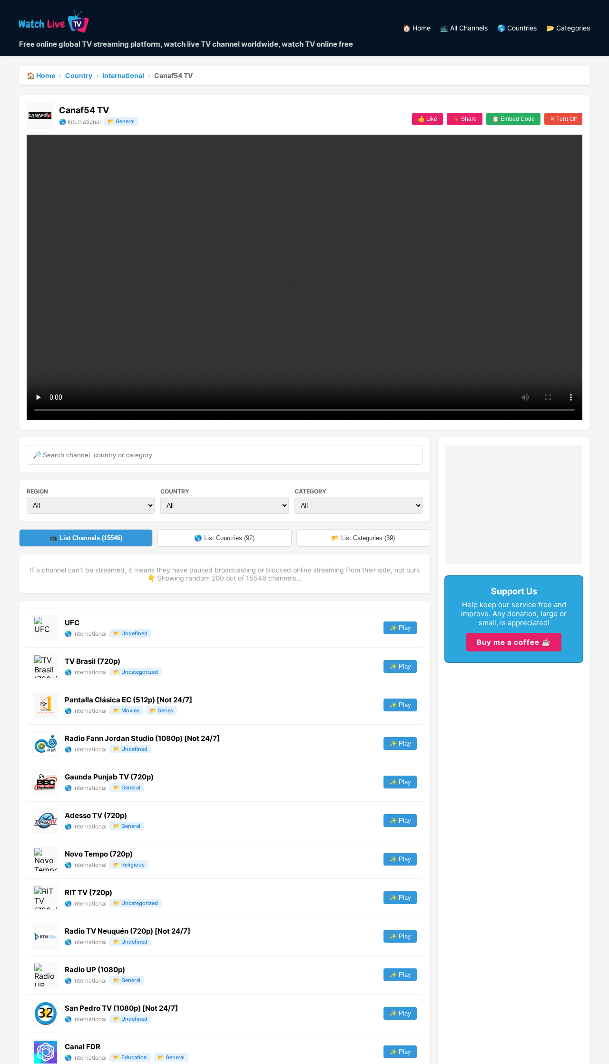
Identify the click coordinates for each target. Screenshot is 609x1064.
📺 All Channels (464, 28)
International (123, 75)
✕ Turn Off (563, 119)
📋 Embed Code (513, 119)
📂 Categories (568, 28)
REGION (37, 491)
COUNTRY (174, 491)
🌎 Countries (517, 28)
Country (78, 75)
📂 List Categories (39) (363, 538)
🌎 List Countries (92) (224, 538)
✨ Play (400, 627)
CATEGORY (310, 491)
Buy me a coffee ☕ (514, 642)
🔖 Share (464, 119)
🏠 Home (417, 28)
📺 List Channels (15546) (85, 538)
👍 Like (427, 119)
